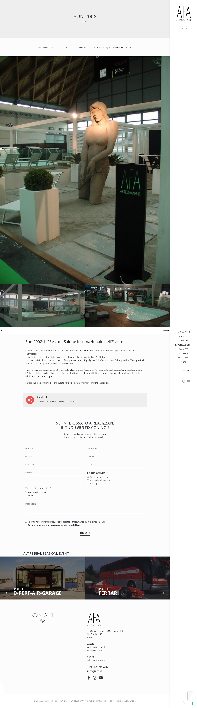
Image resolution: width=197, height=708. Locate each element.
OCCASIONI (183, 357)
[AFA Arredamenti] (183, 13)
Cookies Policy (107, 701)
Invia (84, 532)
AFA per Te (184, 336)
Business (118, 47)
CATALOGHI (183, 353)
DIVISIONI (183, 340)
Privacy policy (54, 522)
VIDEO (184, 362)
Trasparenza (122, 701)
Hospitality (65, 47)
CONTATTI (184, 370)
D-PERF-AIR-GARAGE (37, 591)
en (186, 28)
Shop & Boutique (101, 47)
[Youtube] (188, 382)
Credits (133, 701)
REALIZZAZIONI (182, 345)
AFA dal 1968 (184, 332)
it (182, 28)
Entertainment (82, 47)
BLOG (183, 366)
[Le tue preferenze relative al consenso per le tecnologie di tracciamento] (192, 703)
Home (129, 47)
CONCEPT (183, 349)
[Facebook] (179, 382)
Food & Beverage (47, 47)
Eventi (85, 22)
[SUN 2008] (85, 170)
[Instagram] (184, 382)
